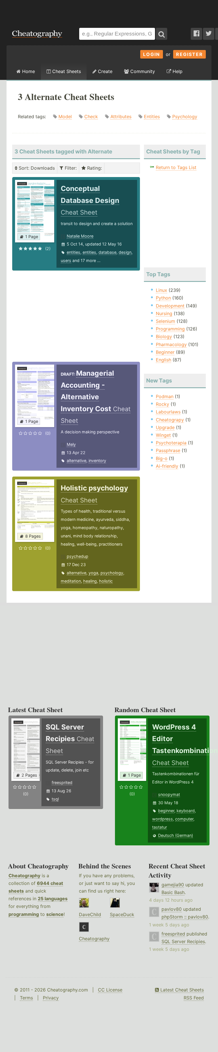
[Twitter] (208, 34)
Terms (26, 998)
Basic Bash (173, 892)
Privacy (51, 998)
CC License (110, 990)
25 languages (53, 898)
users (66, 260)
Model (65, 116)
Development (170, 306)
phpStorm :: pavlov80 (185, 917)
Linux (161, 290)
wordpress (162, 818)
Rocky (162, 404)
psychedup (77, 556)
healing (90, 581)
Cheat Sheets (66, 71)
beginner (166, 810)
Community (142, 71)
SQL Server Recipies (183, 941)
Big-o (161, 458)
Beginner (165, 352)
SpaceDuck (122, 914)
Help (177, 71)
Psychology (184, 116)
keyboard (186, 810)
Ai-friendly (167, 466)
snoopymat (169, 794)
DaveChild (90, 914)
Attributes (120, 116)
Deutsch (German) (175, 835)
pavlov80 (172, 909)
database (107, 252)
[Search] (161, 34)
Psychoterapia (171, 443)
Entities (152, 116)
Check (91, 116)
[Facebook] (196, 34)
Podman (164, 396)
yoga (93, 572)
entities (73, 252)
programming (24, 914)
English (163, 360)
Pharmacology (171, 344)
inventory (97, 460)
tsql (55, 799)
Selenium (165, 321)
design (125, 252)
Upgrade (165, 427)
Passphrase (168, 450)
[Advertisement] (109, 11)
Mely (71, 444)
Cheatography (24, 875)
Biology (164, 336)
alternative (76, 460)
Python (163, 298)
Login (151, 54)
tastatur (159, 827)
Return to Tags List (176, 167)
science (55, 914)
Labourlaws (168, 412)
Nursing (164, 313)
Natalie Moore (80, 236)
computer (184, 818)
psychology (111, 572)
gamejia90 (173, 884)
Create (104, 71)
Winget (163, 435)
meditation (71, 581)
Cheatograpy (170, 420)
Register (189, 54)
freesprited (62, 782)
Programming (170, 329)
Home (28, 71)
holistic (106, 581)
